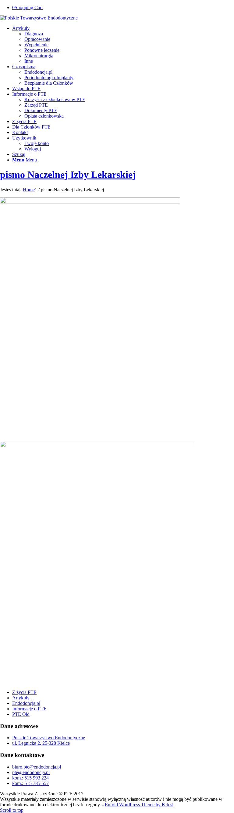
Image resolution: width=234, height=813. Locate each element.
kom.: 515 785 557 (30, 783)
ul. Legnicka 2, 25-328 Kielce (41, 743)
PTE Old (21, 714)
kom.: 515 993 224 (30, 777)
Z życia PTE (24, 692)
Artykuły (21, 697)
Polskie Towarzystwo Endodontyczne (48, 737)
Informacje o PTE (29, 708)
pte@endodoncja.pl (31, 772)
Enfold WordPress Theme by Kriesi (139, 804)
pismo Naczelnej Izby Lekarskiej (68, 174)
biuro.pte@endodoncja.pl (36, 766)
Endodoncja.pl (26, 703)
